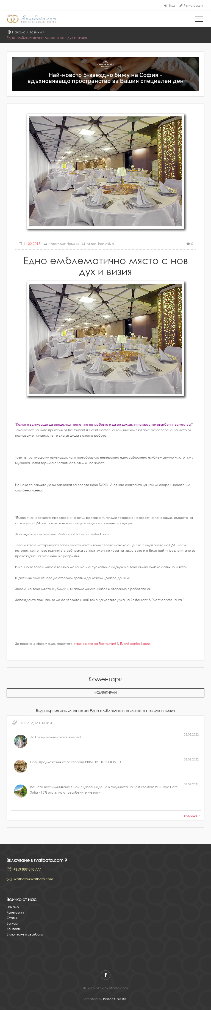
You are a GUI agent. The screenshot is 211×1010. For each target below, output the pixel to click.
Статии (12, 917)
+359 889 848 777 (27, 869)
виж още (190, 815)
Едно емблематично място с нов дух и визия (47, 37)
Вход (171, 5)
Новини (35, 32)
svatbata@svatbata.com (33, 879)
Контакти (14, 928)
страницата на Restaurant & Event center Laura (111, 643)
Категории (15, 912)
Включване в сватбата (25, 934)
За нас (12, 923)
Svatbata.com (31, 19)
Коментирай (106, 692)
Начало (19, 32)
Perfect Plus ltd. (115, 999)
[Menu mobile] (199, 20)
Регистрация (193, 5)
